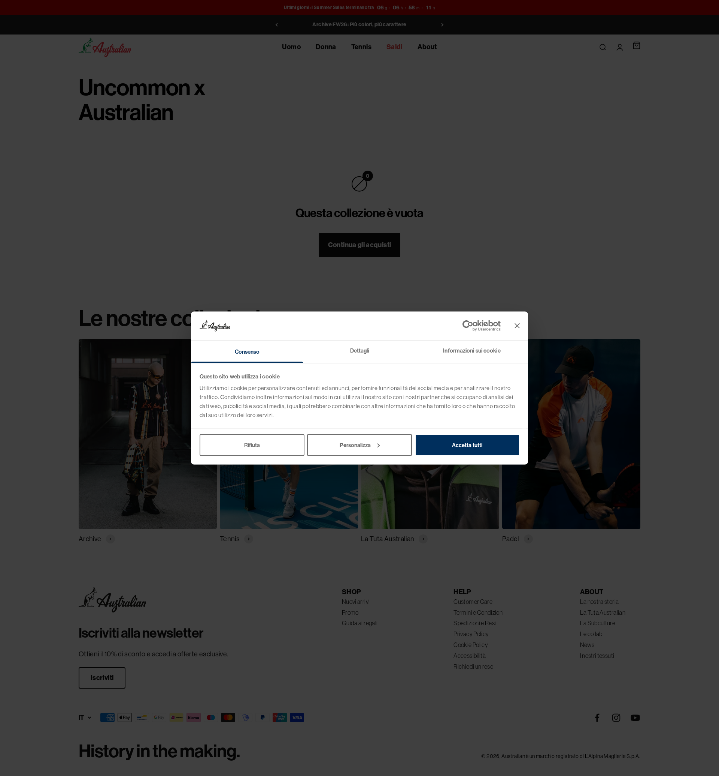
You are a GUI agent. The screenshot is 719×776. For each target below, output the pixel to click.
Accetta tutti (467, 444)
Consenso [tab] (247, 351)
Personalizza (355, 444)
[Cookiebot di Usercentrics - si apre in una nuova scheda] (468, 325)
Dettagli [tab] (359, 350)
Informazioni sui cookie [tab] (471, 350)
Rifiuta (252, 444)
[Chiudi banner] (517, 325)
